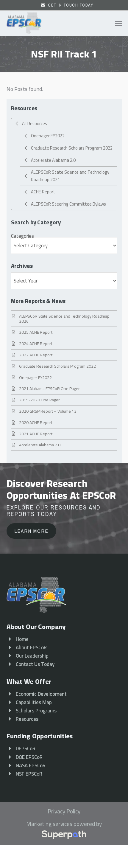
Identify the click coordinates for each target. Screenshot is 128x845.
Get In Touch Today (70, 5)
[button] (118, 23)
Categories (22, 236)
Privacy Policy (64, 811)
